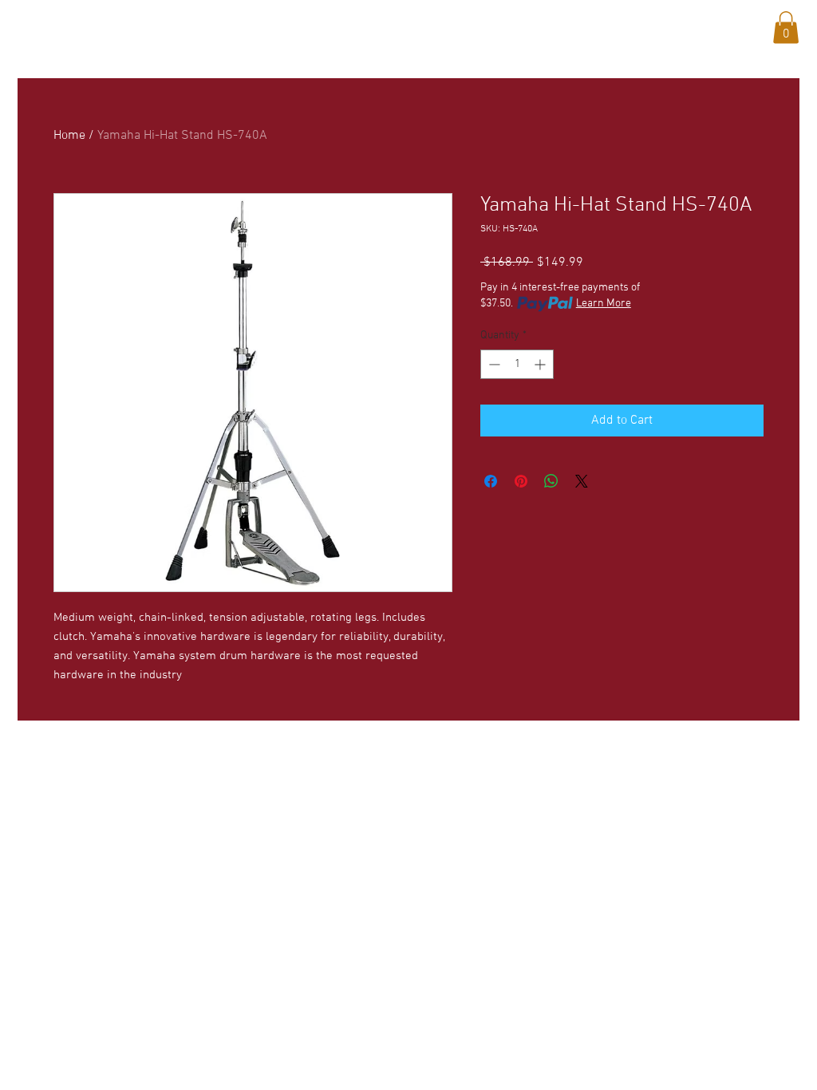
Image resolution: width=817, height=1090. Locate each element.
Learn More (603, 303)
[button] (165, 24)
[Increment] (541, 364)
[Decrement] (493, 364)
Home (69, 136)
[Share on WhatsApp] (551, 481)
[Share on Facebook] (490, 481)
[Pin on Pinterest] (521, 481)
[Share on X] (581, 481)
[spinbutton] (517, 364)
